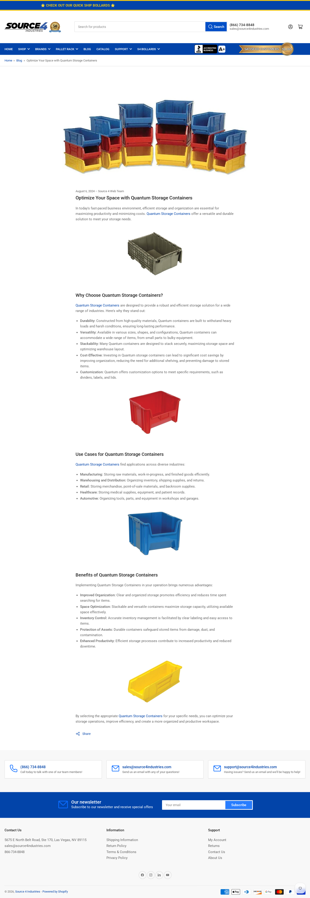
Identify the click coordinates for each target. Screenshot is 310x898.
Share (86, 734)
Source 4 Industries (27, 891)
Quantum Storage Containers (168, 214)
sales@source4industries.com (28, 846)
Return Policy (116, 846)
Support (121, 49)
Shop (22, 49)
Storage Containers (104, 464)
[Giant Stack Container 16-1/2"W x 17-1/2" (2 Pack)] (155, 535)
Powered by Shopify (55, 891)
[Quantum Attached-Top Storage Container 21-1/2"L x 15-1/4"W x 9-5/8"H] (155, 256)
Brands (41, 49)
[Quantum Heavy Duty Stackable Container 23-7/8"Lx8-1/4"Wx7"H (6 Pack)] (155, 684)
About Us (215, 858)
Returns (214, 846)
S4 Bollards (146, 49)
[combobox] (150, 26)
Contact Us (216, 852)
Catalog (102, 49)
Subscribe (238, 805)
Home (9, 49)
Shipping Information (122, 840)
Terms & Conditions (121, 852)
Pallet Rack (65, 49)
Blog (87, 49)
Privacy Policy (117, 858)
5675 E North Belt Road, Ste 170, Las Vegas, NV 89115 (45, 840)
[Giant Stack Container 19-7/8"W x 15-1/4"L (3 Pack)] (155, 415)
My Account (217, 840)
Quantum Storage (132, 716)
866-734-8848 (15, 852)
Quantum (82, 464)
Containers (154, 716)
